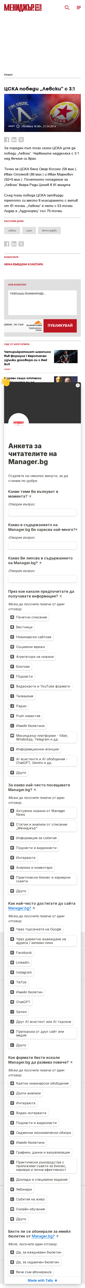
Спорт (8, 75)
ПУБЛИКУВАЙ (60, 325)
